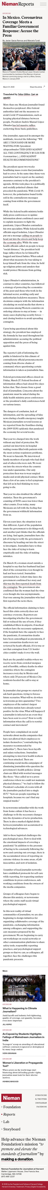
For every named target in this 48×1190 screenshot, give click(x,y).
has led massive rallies (23, 125)
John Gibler (24, 94)
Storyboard (11, 1129)
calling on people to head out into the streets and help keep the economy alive (23, 239)
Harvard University (8, 1187)
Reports (9, 1114)
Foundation (12, 1107)
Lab (6, 1122)
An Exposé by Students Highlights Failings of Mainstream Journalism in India (23, 1037)
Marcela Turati (34, 40)
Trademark (20, 1187)
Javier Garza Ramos (14, 40)
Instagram (41, 1102)
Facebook (41, 1106)
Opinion (7, 13)
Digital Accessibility (38, 1187)
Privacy (27, 1187)
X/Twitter (41, 1098)
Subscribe (41, 1095)
